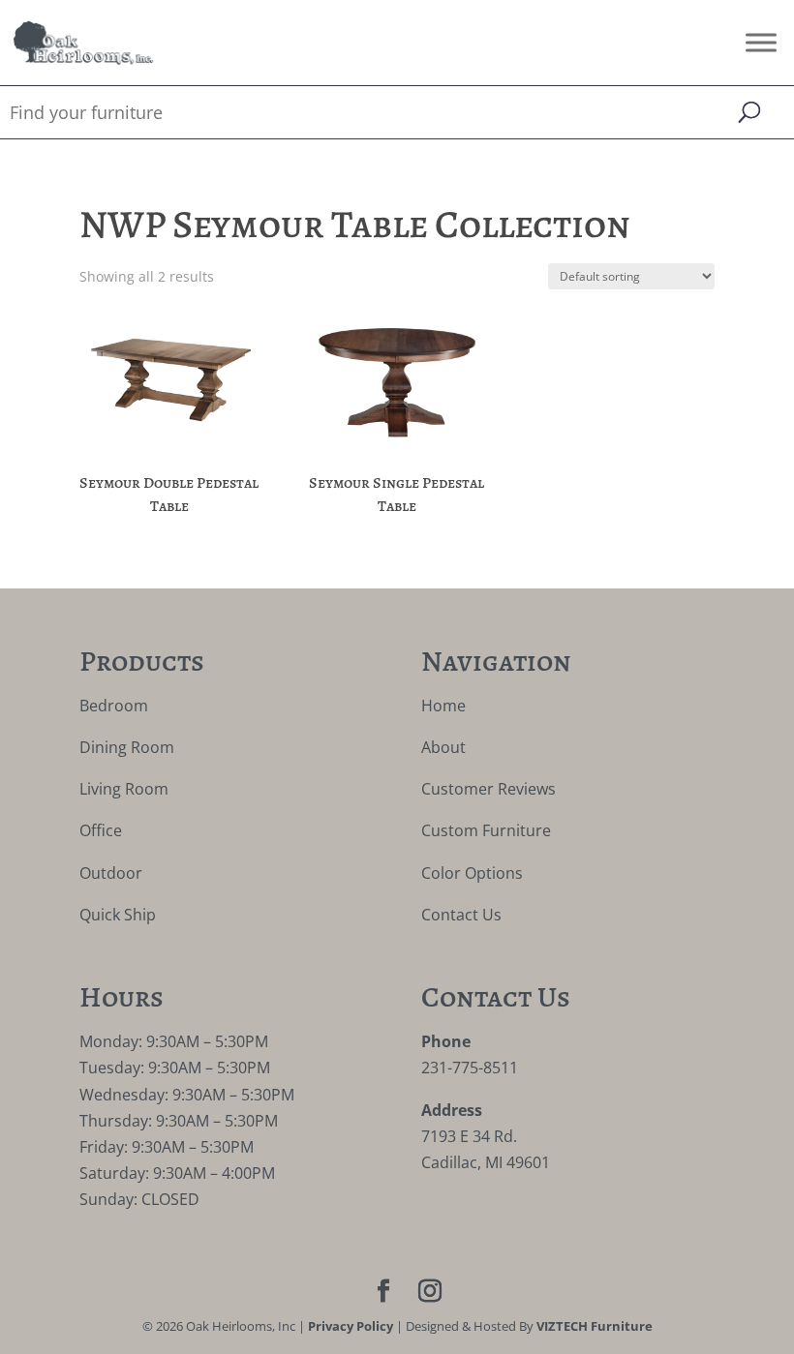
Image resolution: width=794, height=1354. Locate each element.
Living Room (123, 788)
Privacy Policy (350, 1326)
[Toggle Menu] (761, 42)
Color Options (472, 873)
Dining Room (126, 747)
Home (443, 705)
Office (100, 830)
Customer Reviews (488, 788)
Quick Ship (117, 914)
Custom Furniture (486, 830)
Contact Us (461, 914)
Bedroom (113, 705)
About (443, 747)
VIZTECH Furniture (594, 1326)
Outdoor (110, 873)
